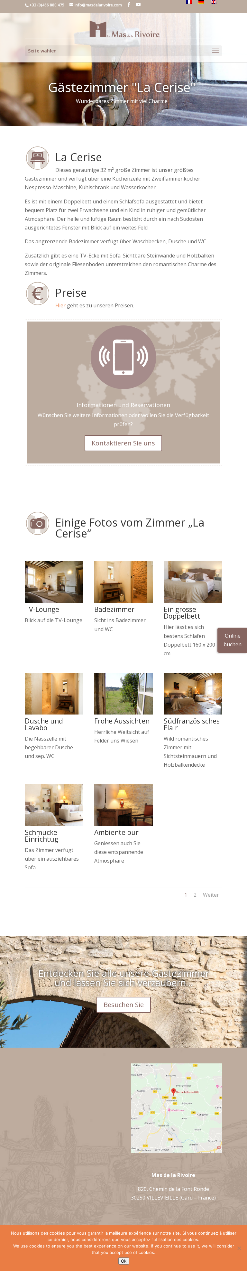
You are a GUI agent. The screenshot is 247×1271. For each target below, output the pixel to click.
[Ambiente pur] (123, 823)
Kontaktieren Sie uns (123, 443)
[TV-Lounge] (54, 600)
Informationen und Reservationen (123, 405)
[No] (239, 1248)
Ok (123, 1261)
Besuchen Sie (124, 1004)
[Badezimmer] (123, 600)
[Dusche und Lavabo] (54, 712)
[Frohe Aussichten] (123, 712)
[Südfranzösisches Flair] (193, 712)
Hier (60, 305)
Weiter (211, 894)
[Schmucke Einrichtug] (54, 823)
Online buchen (233, 640)
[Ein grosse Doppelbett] (193, 600)
